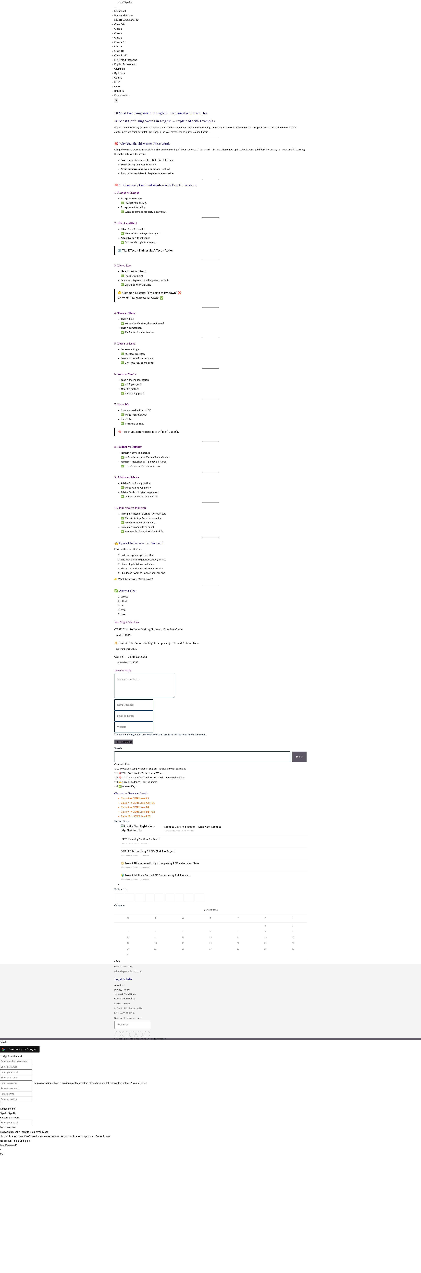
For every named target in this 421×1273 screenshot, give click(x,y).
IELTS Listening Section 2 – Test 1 (140, 839)
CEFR (117, 86)
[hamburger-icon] (115, 7)
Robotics (119, 91)
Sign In (26, 1141)
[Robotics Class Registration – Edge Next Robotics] (139, 828)
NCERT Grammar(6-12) (126, 20)
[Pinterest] (159, 897)
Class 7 (118, 33)
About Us (119, 985)
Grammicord (159, 1039)
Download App (122, 95)
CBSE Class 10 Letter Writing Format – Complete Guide (148, 629)
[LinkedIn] (149, 897)
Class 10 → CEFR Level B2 (136, 816)
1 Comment (144, 855)
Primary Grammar (123, 15)
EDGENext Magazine (125, 60)
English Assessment (125, 64)
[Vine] (179, 897)
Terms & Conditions (125, 994)
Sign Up (18, 1141)
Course (118, 78)
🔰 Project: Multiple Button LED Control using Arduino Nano (156, 875)
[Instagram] (139, 897)
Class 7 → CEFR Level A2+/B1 (138, 803)
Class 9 (118, 46)
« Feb (117, 961)
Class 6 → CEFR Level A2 (130, 656)
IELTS (117, 82)
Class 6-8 (119, 24)
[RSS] (199, 897)
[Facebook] (129, 897)
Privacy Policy (122, 990)
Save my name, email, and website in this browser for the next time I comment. (161, 734)
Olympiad (119, 69)
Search (118, 748)
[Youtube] (189, 897)
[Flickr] (169, 897)
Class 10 (119, 51)
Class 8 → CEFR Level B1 (135, 807)
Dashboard (120, 11)
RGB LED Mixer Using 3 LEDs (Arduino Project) (148, 851)
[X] (119, 897)
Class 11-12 (121, 55)
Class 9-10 (120, 42)
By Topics (119, 73)
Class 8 (118, 38)
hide (127, 764)
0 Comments (188, 831)
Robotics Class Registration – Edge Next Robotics (192, 827)
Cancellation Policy (124, 998)
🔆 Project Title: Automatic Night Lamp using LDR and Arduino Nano (156, 643)
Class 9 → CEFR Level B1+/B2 (138, 812)
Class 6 (118, 29)
